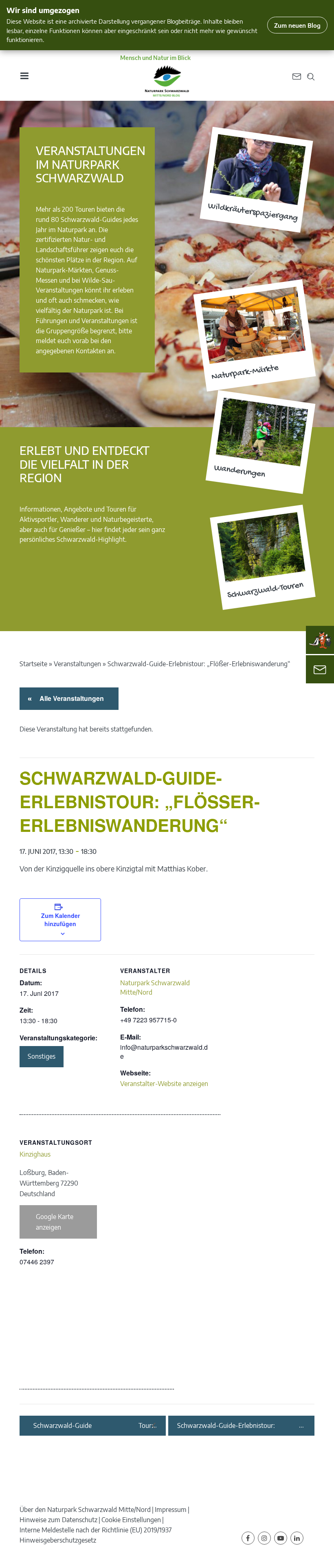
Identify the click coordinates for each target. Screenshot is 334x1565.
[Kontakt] (320, 669)
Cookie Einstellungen (131, 1520)
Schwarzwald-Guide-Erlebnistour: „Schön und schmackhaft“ (226, 1426)
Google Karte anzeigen (54, 1222)
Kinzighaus (35, 1154)
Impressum (171, 1509)
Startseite (33, 664)
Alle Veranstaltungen (70, 698)
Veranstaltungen (77, 664)
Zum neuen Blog (297, 25)
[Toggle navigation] (24, 75)
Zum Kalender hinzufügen (60, 919)
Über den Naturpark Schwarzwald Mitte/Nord (85, 1509)
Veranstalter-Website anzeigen (164, 1084)
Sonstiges (41, 1056)
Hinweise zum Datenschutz (58, 1520)
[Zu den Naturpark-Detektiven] (320, 640)
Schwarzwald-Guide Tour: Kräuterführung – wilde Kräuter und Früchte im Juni (93, 1426)
